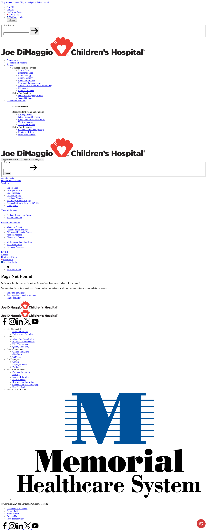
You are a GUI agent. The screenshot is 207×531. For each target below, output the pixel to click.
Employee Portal (19, 364)
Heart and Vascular (15, 198)
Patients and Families (16, 100)
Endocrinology (13, 193)
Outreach (16, 357)
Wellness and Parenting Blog (19, 242)
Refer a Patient (18, 379)
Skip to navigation (28, 2)
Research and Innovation (23, 382)
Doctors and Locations (17, 63)
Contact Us (12, 516)
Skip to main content (10, 2)
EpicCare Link (18, 387)
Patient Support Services (17, 229)
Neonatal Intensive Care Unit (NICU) (23, 203)
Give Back (14, 14)
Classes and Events (15, 237)
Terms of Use (13, 513)
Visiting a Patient (14, 227)
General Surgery (14, 195)
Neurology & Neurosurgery (19, 200)
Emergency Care (14, 190)
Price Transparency (20, 344)
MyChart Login (16, 17)
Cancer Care (12, 188)
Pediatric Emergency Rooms (19, 215)
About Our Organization (23, 339)
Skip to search (43, 2)
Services (10, 65)
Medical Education (20, 377)
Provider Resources (21, 372)
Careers (10, 9)
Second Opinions (14, 217)
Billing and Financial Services (20, 232)
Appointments (13, 60)
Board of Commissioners (23, 341)
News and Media (20, 331)
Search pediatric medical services (21, 295)
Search (7, 174)
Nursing (16, 374)
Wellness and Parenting (22, 334)
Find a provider (13, 298)
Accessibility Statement (17, 508)
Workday (16, 367)
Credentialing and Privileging (25, 384)
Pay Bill (10, 7)
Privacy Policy (13, 511)
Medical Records (14, 235)
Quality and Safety (20, 346)
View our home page (16, 293)
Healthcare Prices (14, 12)
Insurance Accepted (15, 247)
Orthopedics (12, 205)
